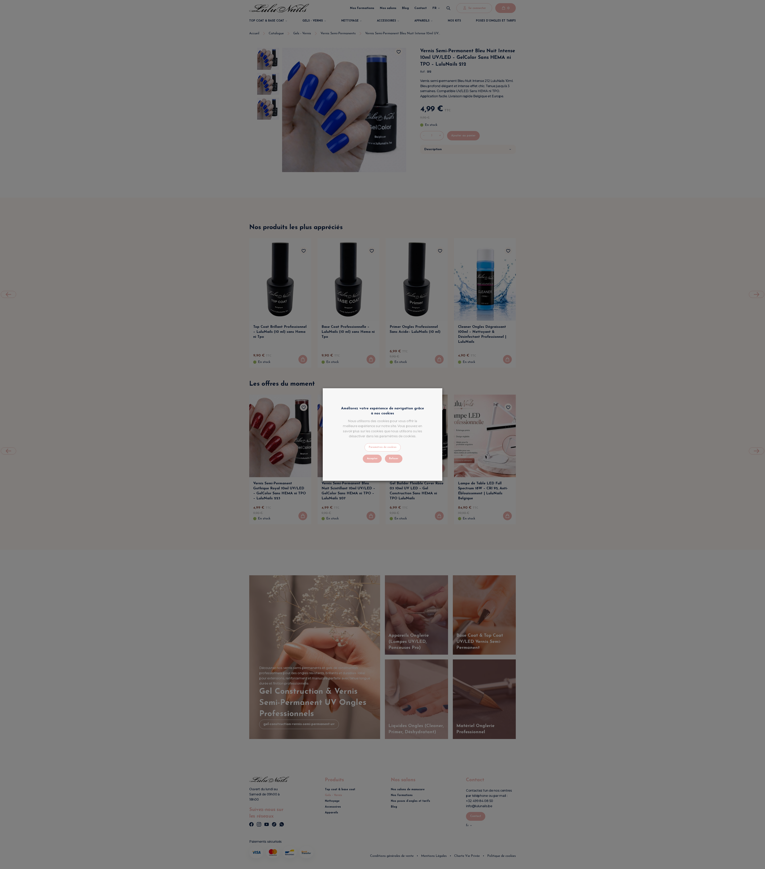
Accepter (372, 458)
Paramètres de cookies (382, 447)
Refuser (393, 458)
